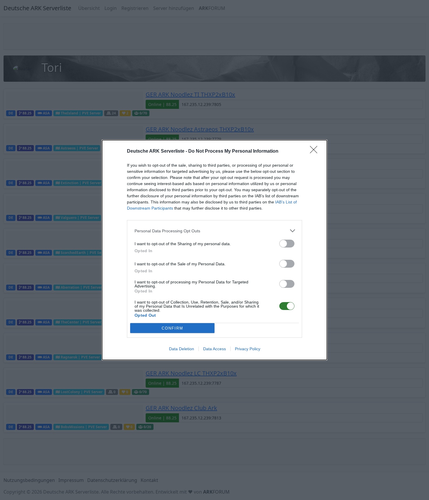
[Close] (315, 151)
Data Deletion (181, 348)
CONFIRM (172, 328)
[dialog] (214, 250)
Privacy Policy (247, 348)
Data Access (214, 348)
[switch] (286, 244)
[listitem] (214, 231)
